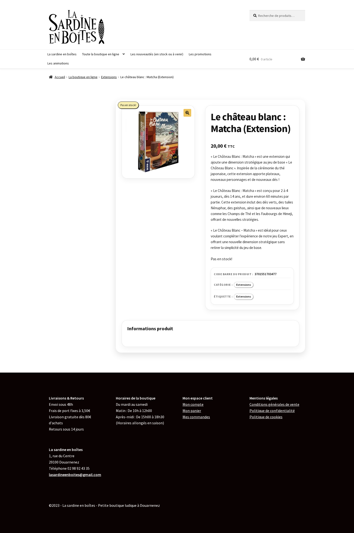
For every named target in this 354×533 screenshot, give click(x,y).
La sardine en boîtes (62, 54)
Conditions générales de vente (274, 404)
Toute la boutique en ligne (100, 54)
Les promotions (200, 54)
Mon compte (193, 404)
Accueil (60, 77)
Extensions (109, 77)
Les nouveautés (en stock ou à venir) (157, 54)
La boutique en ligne (83, 77)
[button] (187, 113)
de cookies (265, 416)
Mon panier (192, 410)
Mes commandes (196, 416)
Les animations (58, 63)
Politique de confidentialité (272, 410)
